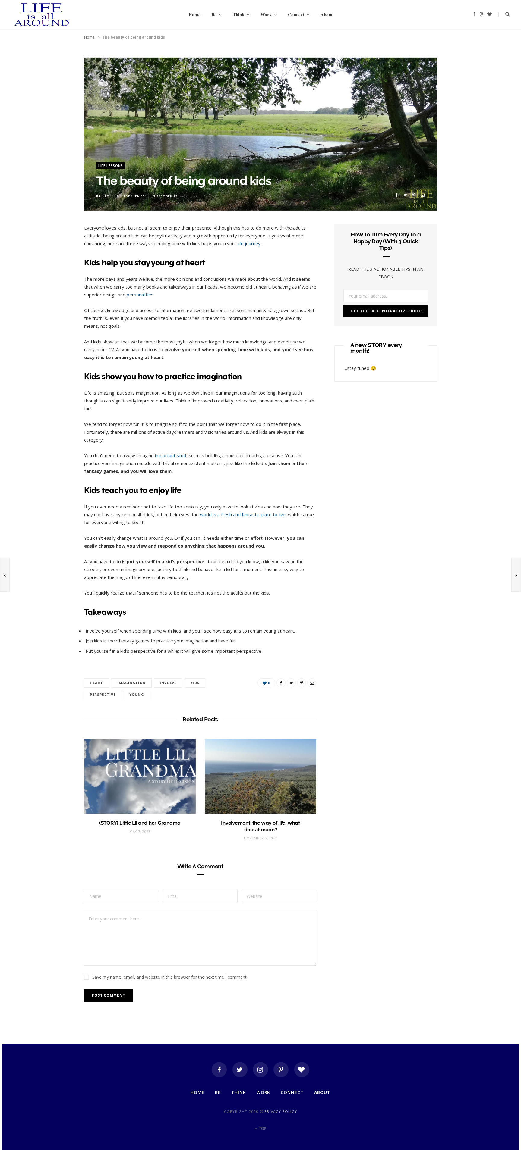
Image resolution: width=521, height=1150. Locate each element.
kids (194, 682)
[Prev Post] (5, 575)
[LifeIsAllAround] (41, 14)
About (326, 14)
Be (213, 14)
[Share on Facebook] (396, 195)
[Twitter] (240, 1069)
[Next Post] (516, 575)
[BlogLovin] (301, 1069)
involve (168, 682)
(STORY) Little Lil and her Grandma (140, 823)
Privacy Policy (280, 1111)
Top (262, 1128)
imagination (131, 682)
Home (194, 14)
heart (96, 682)
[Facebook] (219, 1069)
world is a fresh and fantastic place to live (243, 514)
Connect (296, 14)
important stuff (170, 455)
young (136, 694)
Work (266, 14)
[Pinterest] (414, 195)
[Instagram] (260, 1069)
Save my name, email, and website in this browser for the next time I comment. (170, 977)
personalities (140, 295)
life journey (249, 243)
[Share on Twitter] (405, 195)
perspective (102, 694)
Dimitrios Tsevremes (123, 195)
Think (238, 14)
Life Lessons (110, 165)
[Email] (422, 195)
